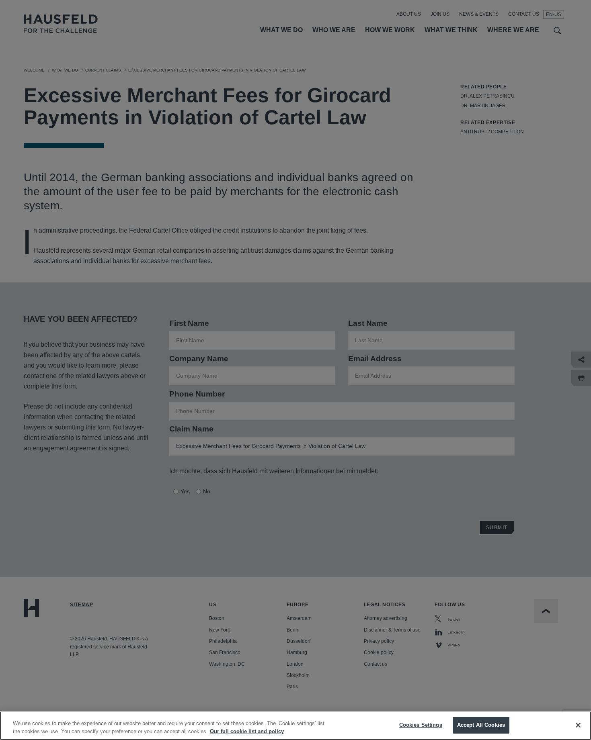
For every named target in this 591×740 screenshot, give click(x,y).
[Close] (578, 725)
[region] (295, 725)
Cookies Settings (420, 725)
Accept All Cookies (481, 725)
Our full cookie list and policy (247, 731)
